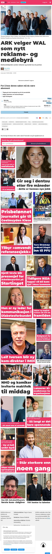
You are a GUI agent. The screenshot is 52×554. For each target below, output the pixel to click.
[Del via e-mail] (7, 129)
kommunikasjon (6, 124)
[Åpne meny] (50, 2)
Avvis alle (7, 549)
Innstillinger (47, 553)
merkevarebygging (21, 122)
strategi (4, 126)
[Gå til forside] (4, 2)
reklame (4, 122)
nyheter (11, 122)
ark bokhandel (42, 124)
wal (29, 122)
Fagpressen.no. (9, 544)
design (35, 124)
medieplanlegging (37, 122)
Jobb (9, 2)
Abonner (23, 2)
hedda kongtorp (18, 124)
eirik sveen (28, 124)
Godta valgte (14, 549)
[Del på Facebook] (2, 129)
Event (18, 2)
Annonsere (13, 2)
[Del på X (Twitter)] (5, 129)
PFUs (48, 518)
